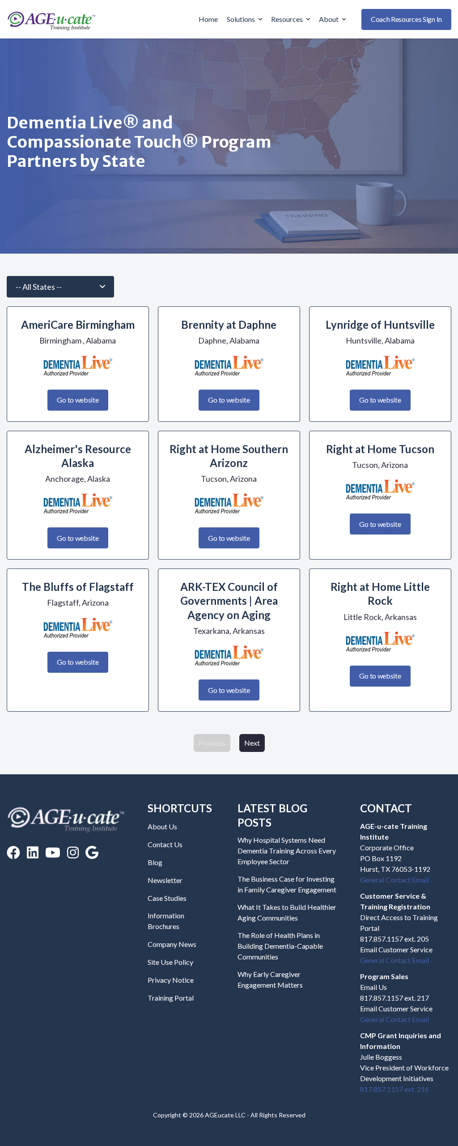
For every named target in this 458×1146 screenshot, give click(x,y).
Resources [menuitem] (287, 19)
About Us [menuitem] (162, 826)
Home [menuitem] (208, 19)
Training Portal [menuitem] (171, 997)
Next (252, 743)
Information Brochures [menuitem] (166, 920)
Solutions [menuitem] (241, 19)
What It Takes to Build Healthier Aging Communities (286, 912)
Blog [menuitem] (155, 862)
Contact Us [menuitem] (165, 844)
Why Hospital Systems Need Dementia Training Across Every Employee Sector (286, 851)
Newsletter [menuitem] (165, 880)
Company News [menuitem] (172, 944)
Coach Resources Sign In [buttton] (406, 19)
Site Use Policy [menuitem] (170, 962)
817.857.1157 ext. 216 (394, 1089)
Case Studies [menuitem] (167, 898)
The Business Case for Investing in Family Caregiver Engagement (286, 884)
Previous (212, 743)
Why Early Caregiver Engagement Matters (270, 979)
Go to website (77, 399)
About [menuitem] (329, 19)
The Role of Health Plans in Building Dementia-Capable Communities (280, 946)
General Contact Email (394, 879)
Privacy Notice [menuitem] (171, 980)
